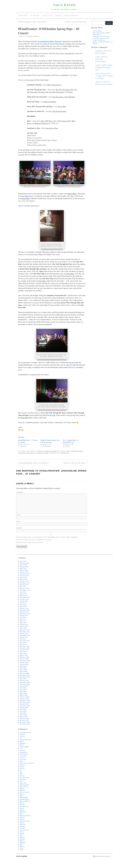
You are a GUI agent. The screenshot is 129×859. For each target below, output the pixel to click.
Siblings (22, 826)
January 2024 (24, 567)
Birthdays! (23, 743)
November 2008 (25, 661)
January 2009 (24, 659)
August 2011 (24, 637)
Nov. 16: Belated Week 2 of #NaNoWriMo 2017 (71, 441)
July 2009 (23, 651)
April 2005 (23, 715)
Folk (21, 774)
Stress (22, 832)
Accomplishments (26, 732)
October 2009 (24, 650)
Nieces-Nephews (25, 801)
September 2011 (25, 635)
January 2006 (24, 698)
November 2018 (25, 574)
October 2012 (24, 624)
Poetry (22, 808)
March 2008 (24, 671)
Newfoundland (24, 799)
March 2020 (24, 570)
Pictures (22, 805)
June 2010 (23, 642)
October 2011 (24, 633)
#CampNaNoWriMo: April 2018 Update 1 (31, 22)
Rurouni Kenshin (25, 815)
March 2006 (24, 695)
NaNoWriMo (24, 797)
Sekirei (22, 823)
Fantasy (22, 768)
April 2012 (23, 628)
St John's (23, 828)
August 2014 (24, 601)
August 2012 (24, 626)
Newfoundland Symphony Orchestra (49, 41)
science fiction (42, 453)
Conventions (24, 754)
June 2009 (23, 653)
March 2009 (24, 655)
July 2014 (23, 603)
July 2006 (23, 688)
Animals (22, 736)
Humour (22, 790)
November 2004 (25, 724)
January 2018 (24, 581)
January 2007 (24, 680)
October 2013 (24, 612)
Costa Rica (23, 756)
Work (21, 844)
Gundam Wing (24, 785)
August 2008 (24, 664)
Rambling (23, 812)
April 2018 (23, 577)
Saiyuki (22, 817)
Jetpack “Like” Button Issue (76, 22)
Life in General (25, 792)
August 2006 (24, 686)
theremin (52, 415)
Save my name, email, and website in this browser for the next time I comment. (47, 537)
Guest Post (23, 783)
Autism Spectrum (25, 739)
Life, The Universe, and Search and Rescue (101, 39)
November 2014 (25, 597)
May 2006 (23, 691)
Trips (21, 835)
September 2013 (25, 614)
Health (22, 788)
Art (21, 738)
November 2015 (25, 590)
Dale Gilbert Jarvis (27, 196)
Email (18, 521)
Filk (21, 772)
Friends (22, 776)
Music (40, 451)
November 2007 (25, 677)
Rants (22, 814)
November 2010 (25, 641)
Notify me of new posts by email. (31, 542)
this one (71, 362)
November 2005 (25, 702)
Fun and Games (25, 777)
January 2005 (24, 720)
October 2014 (24, 599)
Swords (22, 833)
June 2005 (23, 711)
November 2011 (25, 632)
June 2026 (23, 561)
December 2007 (25, 675)
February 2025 (24, 563)
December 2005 (25, 700)
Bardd (22, 741)
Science (22, 819)
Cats (21, 749)
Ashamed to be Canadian (101, 36)
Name (18, 515)
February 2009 (24, 657)
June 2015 (23, 592)
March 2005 (24, 717)
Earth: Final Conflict (27, 763)
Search (109, 23)
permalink (65, 453)
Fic (21, 770)
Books (22, 745)
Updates (22, 837)
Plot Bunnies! (24, 806)
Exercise (22, 765)
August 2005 (24, 708)
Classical (23, 750)
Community (24, 752)
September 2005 (25, 706)
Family (22, 767)
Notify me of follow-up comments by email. (35, 540)
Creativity (23, 759)
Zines (21, 850)
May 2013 (23, 621)
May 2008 (23, 668)
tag (21, 36)
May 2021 (23, 568)
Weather (22, 839)
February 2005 (24, 718)
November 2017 (25, 583)
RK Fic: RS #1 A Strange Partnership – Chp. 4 (104, 67)
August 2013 (24, 615)
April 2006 (23, 693)
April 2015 (23, 594)
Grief (21, 781)
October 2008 (24, 662)
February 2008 (24, 673)
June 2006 (23, 689)
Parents (22, 803)
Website (19, 528)
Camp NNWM (24, 747)
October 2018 (24, 576)
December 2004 (25, 722)
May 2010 (23, 644)
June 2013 (23, 619)
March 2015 (24, 595)
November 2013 (25, 610)
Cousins (22, 758)
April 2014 (23, 606)
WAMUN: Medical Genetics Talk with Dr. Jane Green (49, 441)
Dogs (21, 761)
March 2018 (24, 579)
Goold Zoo (23, 779)
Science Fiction (50, 451)
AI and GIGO (97, 31)
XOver (22, 848)
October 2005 (24, 704)
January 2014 (24, 608)
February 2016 (24, 588)
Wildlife (22, 843)
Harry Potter (24, 786)
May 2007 (23, 679)
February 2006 (24, 697)
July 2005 (23, 709)
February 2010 (24, 646)
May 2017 (23, 586)
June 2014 (23, 604)
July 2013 (23, 617)
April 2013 (23, 623)
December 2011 (25, 630)
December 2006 (25, 682)
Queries (22, 810)
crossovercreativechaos (103, 73)
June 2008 (23, 666)
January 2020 (24, 572)
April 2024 (23, 565)
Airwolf (22, 734)
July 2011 (23, 639)
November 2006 (25, 684)
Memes (22, 794)
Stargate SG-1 (24, 830)
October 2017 (24, 585)
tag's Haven (64, 5)
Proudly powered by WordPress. (103, 856)
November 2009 (25, 648)
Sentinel (22, 824)
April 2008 (23, 670)
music (68, 451)
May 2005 (23, 713)
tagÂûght (98, 51)
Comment (20, 492)
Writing (22, 846)
